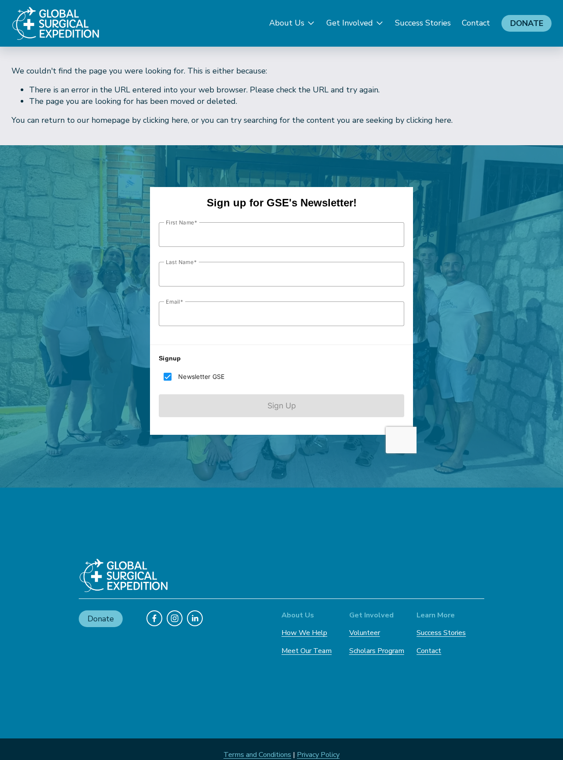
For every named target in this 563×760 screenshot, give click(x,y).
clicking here (165, 120)
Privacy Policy (318, 755)
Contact (476, 23)
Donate (526, 23)
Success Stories (423, 23)
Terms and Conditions (257, 755)
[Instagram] (175, 618)
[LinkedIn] (195, 618)
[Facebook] (154, 618)
